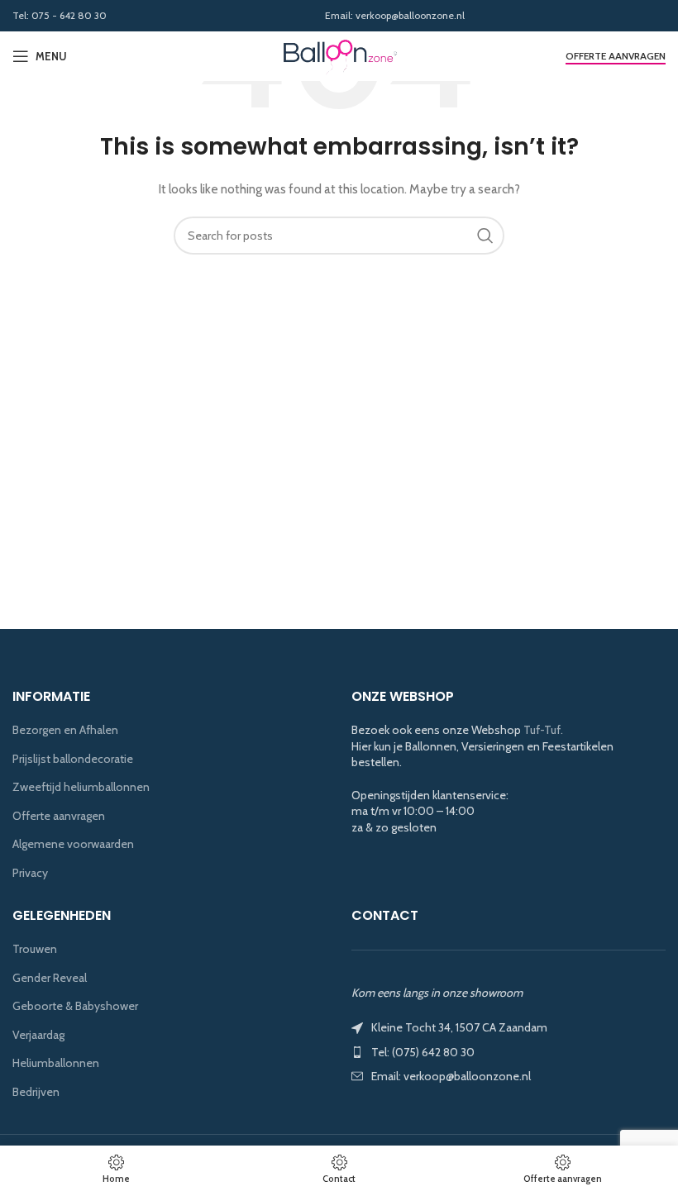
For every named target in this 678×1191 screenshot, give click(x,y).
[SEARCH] (485, 236)
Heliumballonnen (55, 1062)
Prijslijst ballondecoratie (72, 758)
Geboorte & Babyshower (75, 1005)
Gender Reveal (49, 977)
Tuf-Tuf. (543, 729)
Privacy (30, 872)
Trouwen (34, 948)
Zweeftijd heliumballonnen (81, 786)
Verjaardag (38, 1034)
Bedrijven (36, 1091)
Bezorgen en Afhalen (65, 729)
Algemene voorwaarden (73, 843)
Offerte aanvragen (616, 56)
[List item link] (508, 1052)
